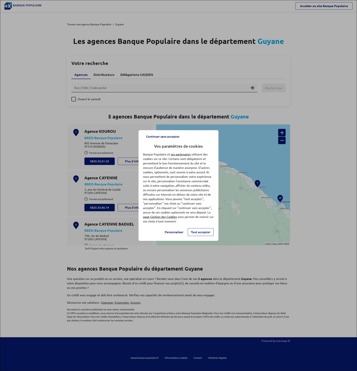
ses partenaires (181, 154)
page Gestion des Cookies (160, 217)
